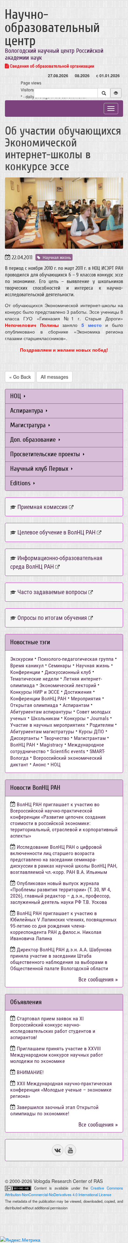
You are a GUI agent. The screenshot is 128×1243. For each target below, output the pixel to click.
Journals (99, 718)
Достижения (78, 692)
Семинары (59, 665)
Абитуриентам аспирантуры (41, 712)
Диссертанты (24, 738)
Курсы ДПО (91, 731)
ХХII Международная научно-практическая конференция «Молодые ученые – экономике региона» (61, 1089)
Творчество (56, 738)
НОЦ (16, 396)
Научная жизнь (57, 257)
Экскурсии (21, 659)
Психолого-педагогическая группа (76, 659)
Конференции (25, 672)
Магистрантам (90, 738)
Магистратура (28, 425)
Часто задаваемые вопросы (52, 592)
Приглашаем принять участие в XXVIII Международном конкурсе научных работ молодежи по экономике (56, 1054)
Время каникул (27, 665)
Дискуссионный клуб (68, 672)
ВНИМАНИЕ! (30, 1072)
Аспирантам (76, 705)
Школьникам (45, 718)
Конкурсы (75, 718)
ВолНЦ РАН (22, 745)
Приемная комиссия (42, 506)
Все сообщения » (98, 979)
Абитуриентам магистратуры (42, 731)
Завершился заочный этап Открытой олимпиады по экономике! (54, 1110)
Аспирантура (27, 410)
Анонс (39, 764)
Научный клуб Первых (40, 468)
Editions (21, 483)
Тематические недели (34, 679)
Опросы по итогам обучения (52, 617)
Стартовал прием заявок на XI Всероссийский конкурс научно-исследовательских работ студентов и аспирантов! (52, 1027)
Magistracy (51, 745)
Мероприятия (86, 698)
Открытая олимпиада (34, 705)
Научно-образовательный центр (52, 28)
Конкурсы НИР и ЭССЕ (34, 692)
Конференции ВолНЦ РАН (38, 698)
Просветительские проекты (46, 454)
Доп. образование (33, 439)
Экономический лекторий (67, 685)
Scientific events (67, 751)
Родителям (102, 725)
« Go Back (20, 376)
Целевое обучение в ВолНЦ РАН (56, 532)
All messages (54, 376)
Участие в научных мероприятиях (47, 725)
